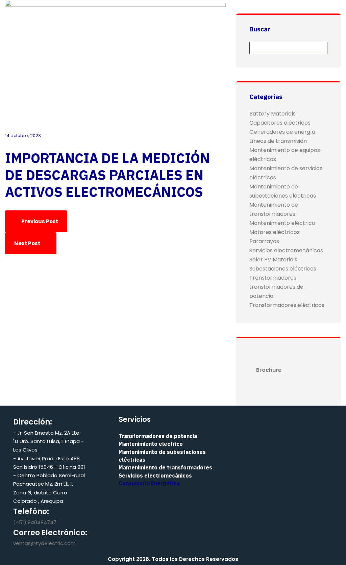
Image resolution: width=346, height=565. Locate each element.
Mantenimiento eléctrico (282, 223)
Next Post (27, 243)
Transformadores (272, 278)
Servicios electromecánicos (286, 250)
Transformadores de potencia (158, 436)
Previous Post (39, 221)
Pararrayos (264, 241)
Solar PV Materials (273, 259)
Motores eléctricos (274, 232)
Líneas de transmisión (278, 141)
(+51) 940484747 (34, 522)
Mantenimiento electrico (151, 443)
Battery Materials (272, 114)
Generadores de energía (282, 132)
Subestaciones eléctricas (282, 269)
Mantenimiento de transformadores (165, 467)
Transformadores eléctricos (286, 305)
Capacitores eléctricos (280, 123)
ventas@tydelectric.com (44, 543)
